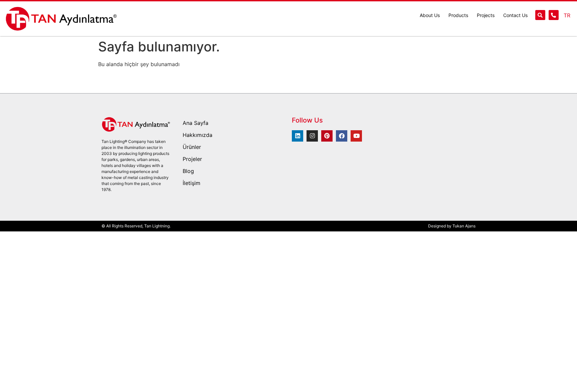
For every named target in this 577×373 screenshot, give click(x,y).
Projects (486, 15)
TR (567, 15)
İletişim (191, 183)
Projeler (192, 159)
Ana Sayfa (195, 123)
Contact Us (515, 15)
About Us (430, 15)
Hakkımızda (197, 135)
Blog (188, 171)
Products (458, 15)
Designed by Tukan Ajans (451, 225)
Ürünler (192, 147)
